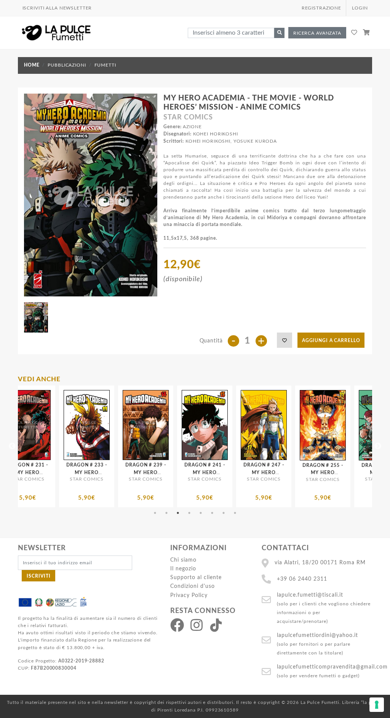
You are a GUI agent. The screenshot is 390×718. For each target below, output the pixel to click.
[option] (74, 446)
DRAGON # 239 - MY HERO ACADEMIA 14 (74, 472)
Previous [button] (12, 446)
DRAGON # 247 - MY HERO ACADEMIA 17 (192, 472)
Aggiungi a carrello (331, 340)
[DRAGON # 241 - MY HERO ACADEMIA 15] (133, 425)
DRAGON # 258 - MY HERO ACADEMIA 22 (310, 472)
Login (360, 8)
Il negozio (183, 569)
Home (31, 65)
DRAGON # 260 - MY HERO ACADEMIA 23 (369, 472)
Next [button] (378, 446)
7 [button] (223, 513)
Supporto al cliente (196, 577)
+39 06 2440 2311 (302, 579)
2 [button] (166, 513)
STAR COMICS (188, 117)
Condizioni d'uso (192, 586)
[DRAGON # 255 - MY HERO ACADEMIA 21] (251, 425)
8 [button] (235, 513)
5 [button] (201, 513)
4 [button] (189, 513)
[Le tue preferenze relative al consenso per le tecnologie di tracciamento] (376, 704)
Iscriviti (39, 576)
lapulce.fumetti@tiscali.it (310, 595)
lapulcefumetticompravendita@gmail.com (332, 667)
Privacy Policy (189, 595)
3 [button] (178, 513)
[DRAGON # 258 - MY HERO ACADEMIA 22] (310, 425)
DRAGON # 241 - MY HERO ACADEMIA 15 (133, 472)
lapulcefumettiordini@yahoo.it (317, 635)
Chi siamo (183, 560)
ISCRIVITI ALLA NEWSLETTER (57, 8)
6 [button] (212, 513)
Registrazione (321, 8)
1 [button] (155, 513)
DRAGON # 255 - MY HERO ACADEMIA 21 (251, 472)
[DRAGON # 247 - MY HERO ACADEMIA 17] (192, 425)
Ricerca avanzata (317, 33)
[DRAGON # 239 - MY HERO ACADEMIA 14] (74, 425)
